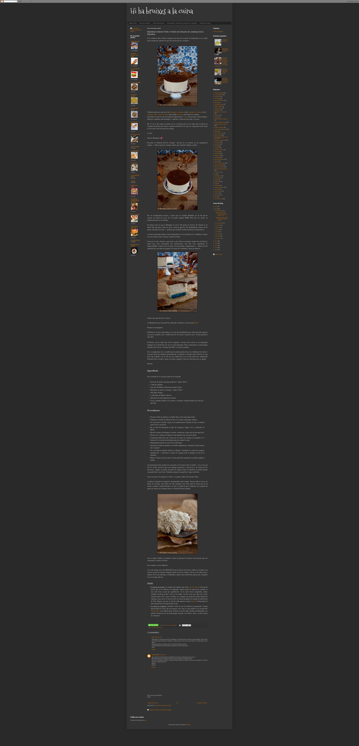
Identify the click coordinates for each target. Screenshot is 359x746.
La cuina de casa (135, 240)
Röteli (196, 323)
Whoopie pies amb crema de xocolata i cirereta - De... (221, 214)
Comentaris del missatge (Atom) (163, 705)
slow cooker (218, 195)
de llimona (217, 153)
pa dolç (216, 179)
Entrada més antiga (202, 703)
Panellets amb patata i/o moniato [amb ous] (225, 80)
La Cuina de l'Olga (135, 82)
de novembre (219, 223)
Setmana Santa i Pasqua (221, 119)
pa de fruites (218, 178)
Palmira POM (155, 654)
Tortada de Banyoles (225, 40)
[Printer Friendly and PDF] (153, 625)
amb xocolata (218, 135)
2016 (216, 243)
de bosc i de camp (219, 149)
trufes (216, 196)
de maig (218, 229)
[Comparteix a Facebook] (188, 625)
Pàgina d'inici (133, 23)
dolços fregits (218, 155)
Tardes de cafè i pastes (220, 122)
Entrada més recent (153, 703)
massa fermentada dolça (221, 169)
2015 (216, 245)
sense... (216, 193)
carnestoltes (218, 142)
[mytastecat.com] (218, 254)
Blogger (188, 724)
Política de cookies (205, 23)
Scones (216, 117)
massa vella (218, 172)
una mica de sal (219, 198)
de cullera (217, 151)
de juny (218, 227)
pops (216, 183)
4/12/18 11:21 (162, 654)
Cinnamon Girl (134, 151)
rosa (153, 637)
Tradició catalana (219, 127)
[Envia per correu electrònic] (183, 625)
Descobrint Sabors (219, 100)
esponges (217, 157)
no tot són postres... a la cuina (134, 55)
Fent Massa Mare (219, 104)
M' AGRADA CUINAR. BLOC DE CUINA (135, 200)
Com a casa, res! (135, 134)
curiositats (217, 147)
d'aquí (193, 601)
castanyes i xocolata (195, 112)
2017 (216, 241)
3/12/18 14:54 (158, 637)
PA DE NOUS (134, 122)
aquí (145, 720)
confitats (217, 146)
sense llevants (218, 191)
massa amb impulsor (220, 163)
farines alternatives (219, 159)
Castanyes (154, 627)
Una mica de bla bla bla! (221, 129)
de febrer (218, 236)
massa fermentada (219, 167)
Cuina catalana (218, 94)
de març (218, 234)
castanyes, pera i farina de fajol (157, 114)
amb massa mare (219, 133)
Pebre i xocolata (135, 214)
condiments (217, 144)
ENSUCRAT (134, 163)
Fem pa (216, 102)
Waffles (216, 131)
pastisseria (159, 627)
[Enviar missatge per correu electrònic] (180, 625)
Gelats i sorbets (218, 108)
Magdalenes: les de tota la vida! (225, 50)
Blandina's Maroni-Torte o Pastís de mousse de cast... (222, 219)
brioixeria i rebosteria (220, 140)
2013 (216, 249)
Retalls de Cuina (135, 41)
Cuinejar (133, 181)
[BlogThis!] (185, 625)
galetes (216, 161)
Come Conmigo (135, 146)
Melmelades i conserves (221, 112)
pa (186, 117)
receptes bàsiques (219, 187)
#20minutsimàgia (219, 93)
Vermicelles (155, 611)
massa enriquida (219, 165)
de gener (218, 238)
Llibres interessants (158, 23)
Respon (154, 649)
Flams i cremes (218, 106)
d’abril (218, 231)
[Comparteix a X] (186, 625)
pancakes (180, 114)
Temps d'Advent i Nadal (221, 124)
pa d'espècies (218, 176)
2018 (216, 209)
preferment (217, 185)
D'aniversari (218, 96)
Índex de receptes (144, 23)
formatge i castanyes (177, 112)
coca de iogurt (194, 587)
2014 (216, 247)
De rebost (217, 98)
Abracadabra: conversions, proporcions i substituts (182, 23)
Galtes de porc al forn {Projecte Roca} (225, 71)
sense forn (217, 189)
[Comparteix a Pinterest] (190, 625)
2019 (216, 206)
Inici (177, 703)
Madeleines (218, 110)
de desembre (219, 210)
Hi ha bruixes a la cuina (161, 11)
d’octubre (218, 225)
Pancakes (217, 115)
